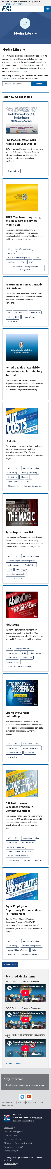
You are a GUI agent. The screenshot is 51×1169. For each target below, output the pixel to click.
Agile (9, 569)
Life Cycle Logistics (15, 578)
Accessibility (27, 657)
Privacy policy (10, 1151)
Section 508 (12, 657)
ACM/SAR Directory (32, 1102)
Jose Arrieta (12, 757)
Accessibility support (13, 1131)
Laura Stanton (28, 842)
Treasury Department (31, 748)
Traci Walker (30, 565)
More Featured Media (14, 1064)
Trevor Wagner (29, 317)
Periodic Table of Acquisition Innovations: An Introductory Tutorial (24, 371)
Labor (34, 950)
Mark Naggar (21, 569)
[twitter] (22, 1097)
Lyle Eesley (11, 262)
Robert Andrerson (14, 481)
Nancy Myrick (35, 653)
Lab (8, 317)
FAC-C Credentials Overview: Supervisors (23, 1008)
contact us (20, 71)
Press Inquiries (7, 1105)
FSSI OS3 (11, 441)
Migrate (24, 477)
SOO (23, 262)
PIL (8, 312)
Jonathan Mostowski (16, 574)
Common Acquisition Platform (19, 851)
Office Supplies (13, 486)
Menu (48, 9)
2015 (17, 468)
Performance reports (12, 1147)
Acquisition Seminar (23, 249)
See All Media (10, 965)
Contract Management (31, 945)
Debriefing (29, 752)
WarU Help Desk (8, 1102)
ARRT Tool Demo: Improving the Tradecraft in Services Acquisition (23, 221)
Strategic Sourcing (29, 472)
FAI (8, 249)
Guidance (11, 253)
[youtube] (29, 1097)
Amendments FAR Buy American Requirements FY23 (25, 1036)
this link (10, 78)
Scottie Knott (13, 662)
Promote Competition (33, 486)
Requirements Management (18, 257)
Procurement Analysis (30, 954)
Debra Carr (11, 954)
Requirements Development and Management (25, 268)
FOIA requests (10, 1135)
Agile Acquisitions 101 (19, 532)
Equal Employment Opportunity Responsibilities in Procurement (24, 910)
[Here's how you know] (25, 3)
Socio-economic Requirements (19, 666)
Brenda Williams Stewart (17, 950)
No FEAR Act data (11, 1139)
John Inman (12, 321)
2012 (37, 257)
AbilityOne (12, 624)
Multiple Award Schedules (17, 856)
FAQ (42, 1102)
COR (21, 253)
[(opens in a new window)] (7, 1118)
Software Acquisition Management (21, 560)
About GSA (8, 1128)
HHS (24, 653)
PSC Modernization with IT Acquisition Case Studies (22, 141)
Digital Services (13, 565)
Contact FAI (21, 1102)
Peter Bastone (13, 860)
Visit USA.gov (10, 1164)
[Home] (23, 9)
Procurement (20, 312)
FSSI (28, 481)
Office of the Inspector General (17, 1143)
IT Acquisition (13, 171)
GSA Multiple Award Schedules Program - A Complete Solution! (20, 807)
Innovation (35, 312)
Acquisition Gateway (15, 847)
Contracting (12, 472)
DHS (17, 317)
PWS (31, 262)
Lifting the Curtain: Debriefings (18, 714)
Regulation (12, 477)
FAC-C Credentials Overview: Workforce (22, 981)
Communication (14, 752)
